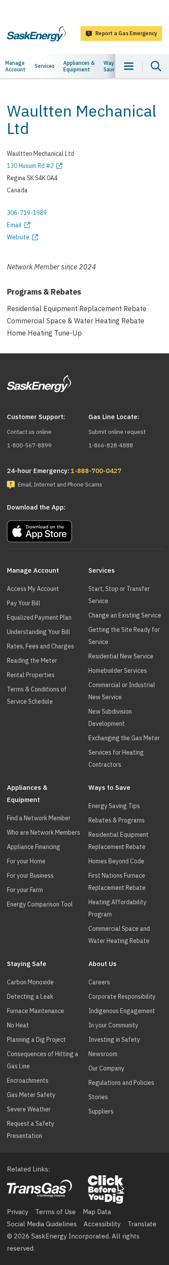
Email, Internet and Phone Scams (60, 484)
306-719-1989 (27, 213)
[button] (84, 529)
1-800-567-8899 (29, 445)
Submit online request (117, 432)
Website (18, 237)
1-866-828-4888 (110, 445)
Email (14, 225)
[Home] (36, 33)
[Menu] (129, 66)
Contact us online (29, 432)
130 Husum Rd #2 (30, 166)
